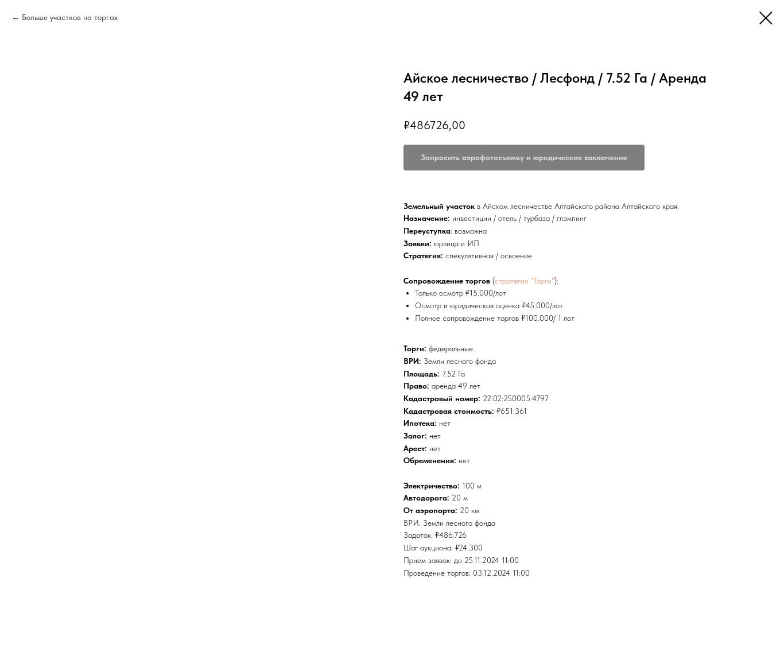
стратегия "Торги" (524, 280)
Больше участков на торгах (70, 17)
